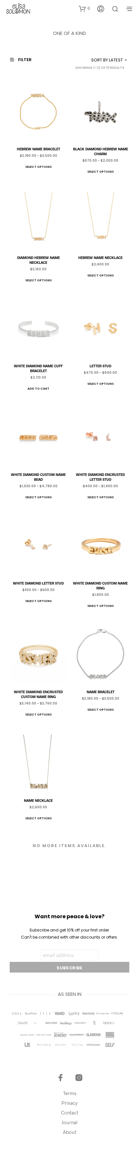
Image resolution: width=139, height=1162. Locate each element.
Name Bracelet (100, 692)
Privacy (69, 1103)
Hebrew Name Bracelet (38, 148)
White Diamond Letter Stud (38, 583)
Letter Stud (101, 366)
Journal (69, 1122)
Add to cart (38, 388)
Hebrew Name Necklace (101, 257)
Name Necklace (38, 800)
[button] (84, 8)
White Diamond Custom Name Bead (38, 476)
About (69, 1132)
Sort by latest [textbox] (107, 60)
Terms (69, 1093)
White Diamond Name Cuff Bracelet (38, 368)
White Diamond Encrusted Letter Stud (100, 476)
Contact (69, 1112)
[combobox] (99, 60)
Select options (38, 166)
